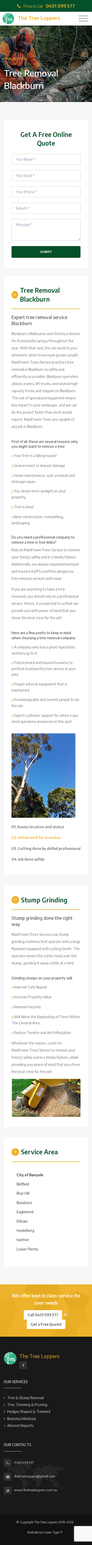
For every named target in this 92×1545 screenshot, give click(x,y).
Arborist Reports (20, 1425)
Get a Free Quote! (46, 1324)
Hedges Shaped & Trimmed (28, 1411)
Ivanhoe (23, 1239)
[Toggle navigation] (83, 18)
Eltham (22, 1221)
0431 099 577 (24, 1462)
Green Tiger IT (53, 1532)
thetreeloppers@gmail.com (34, 1476)
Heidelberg (25, 1230)
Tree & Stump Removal (25, 1398)
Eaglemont (25, 1212)
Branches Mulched (21, 1418)
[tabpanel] (43, 775)
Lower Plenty (27, 1249)
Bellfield (23, 1184)
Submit (46, 252)
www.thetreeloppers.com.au (35, 1490)
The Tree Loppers (39, 1356)
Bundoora (24, 1203)
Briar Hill (23, 1193)
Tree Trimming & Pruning (27, 1404)
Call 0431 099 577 (43, 1315)
